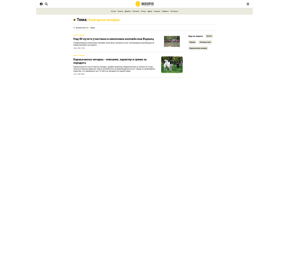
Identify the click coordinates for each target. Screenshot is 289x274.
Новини (157, 11)
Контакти (174, 11)
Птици (143, 11)
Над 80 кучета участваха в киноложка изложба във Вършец (113, 39)
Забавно (165, 11)
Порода (192, 42)
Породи (81, 35)
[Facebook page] (41, 4)
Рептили (135, 11)
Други (150, 11)
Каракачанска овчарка (198, 48)
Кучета (120, 11)
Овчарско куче (205, 42)
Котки (113, 11)
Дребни (128, 11)
